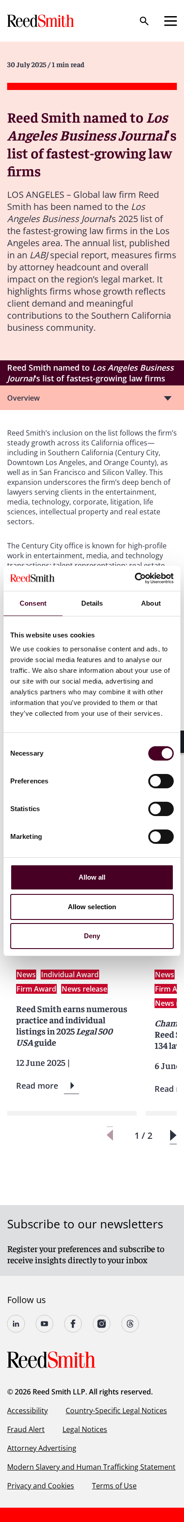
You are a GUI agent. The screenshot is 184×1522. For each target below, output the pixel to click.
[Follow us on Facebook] (73, 1324)
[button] (173, 1135)
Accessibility (27, 1410)
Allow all (92, 877)
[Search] (144, 21)
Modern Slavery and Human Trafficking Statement (91, 1467)
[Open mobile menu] (170, 21)
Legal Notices (85, 1429)
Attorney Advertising (41, 1448)
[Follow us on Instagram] (102, 1324)
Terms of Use (114, 1486)
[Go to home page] (41, 21)
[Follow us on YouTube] (45, 1324)
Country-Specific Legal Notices (116, 1410)
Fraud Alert (26, 1429)
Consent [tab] (33, 603)
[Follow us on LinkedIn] (16, 1324)
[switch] (161, 781)
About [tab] (151, 603)
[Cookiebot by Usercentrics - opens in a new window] (135, 578)
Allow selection (92, 907)
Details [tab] (92, 603)
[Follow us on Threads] (130, 1324)
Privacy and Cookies (40, 1486)
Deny (92, 936)
